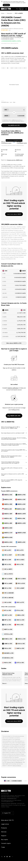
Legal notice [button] (5, 824)
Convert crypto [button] (6, 843)
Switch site (6, 5)
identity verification (13, 388)
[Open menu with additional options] (26, 9)
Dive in (4, 683)
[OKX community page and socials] (12, 856)
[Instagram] (7, 856)
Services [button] (3, 832)
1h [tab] (3, 68)
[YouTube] (9, 856)
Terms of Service (16, 765)
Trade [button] (3, 847)
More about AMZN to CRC (14, 343)
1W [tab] (12, 68)
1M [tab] (16, 68)
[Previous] (2, 781)
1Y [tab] (20, 68)
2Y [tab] (24, 68)
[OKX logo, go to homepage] (6, 9)
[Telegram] (4, 856)
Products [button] (4, 828)
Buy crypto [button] (4, 839)
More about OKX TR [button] (7, 820)
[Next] (26, 781)
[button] (17, 9)
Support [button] (3, 835)
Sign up (21, 8)
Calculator (9, 13)
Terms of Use (10, 762)
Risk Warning (19, 762)
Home (2, 13)
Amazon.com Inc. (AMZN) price (14, 160)
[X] (2, 856)
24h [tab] (7, 68)
